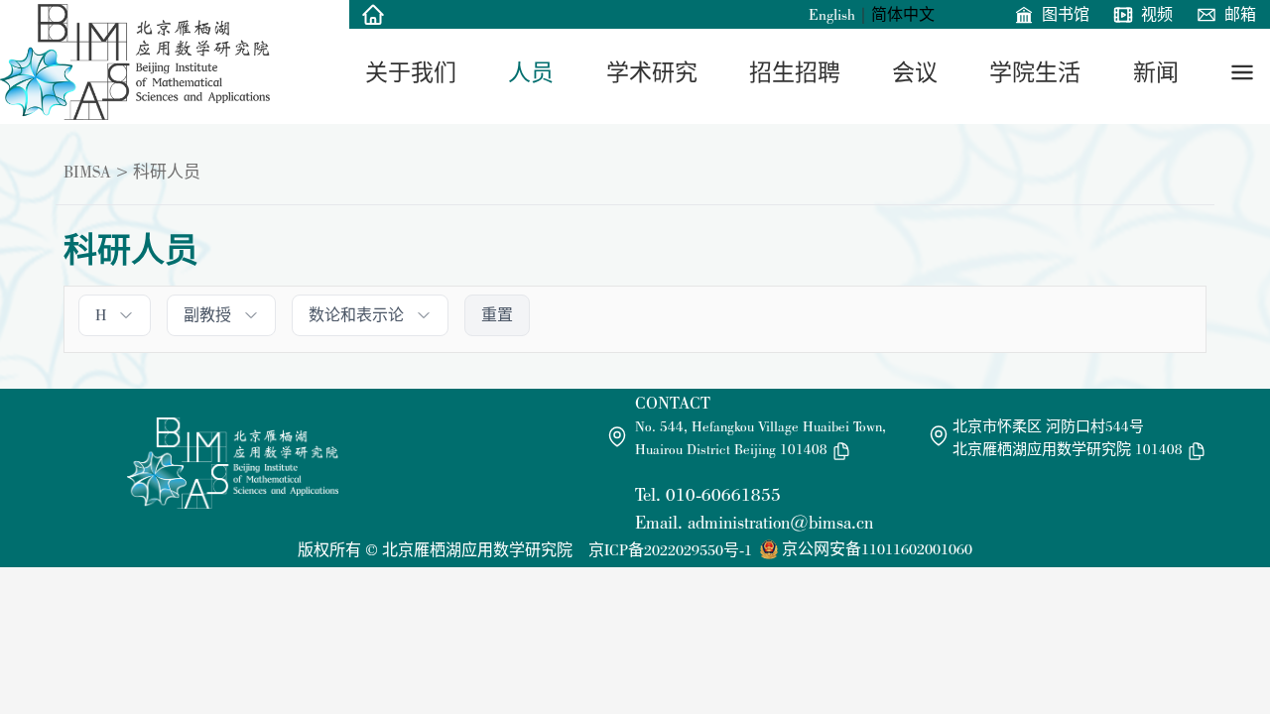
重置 (497, 314)
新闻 (1156, 72)
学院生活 (1034, 72)
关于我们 (410, 72)
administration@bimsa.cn (780, 522)
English (832, 14)
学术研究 (652, 72)
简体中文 (903, 14)
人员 (531, 72)
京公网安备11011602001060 (877, 548)
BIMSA (87, 171)
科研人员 (166, 171)
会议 (915, 72)
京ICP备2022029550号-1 (670, 549)
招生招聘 (794, 72)
